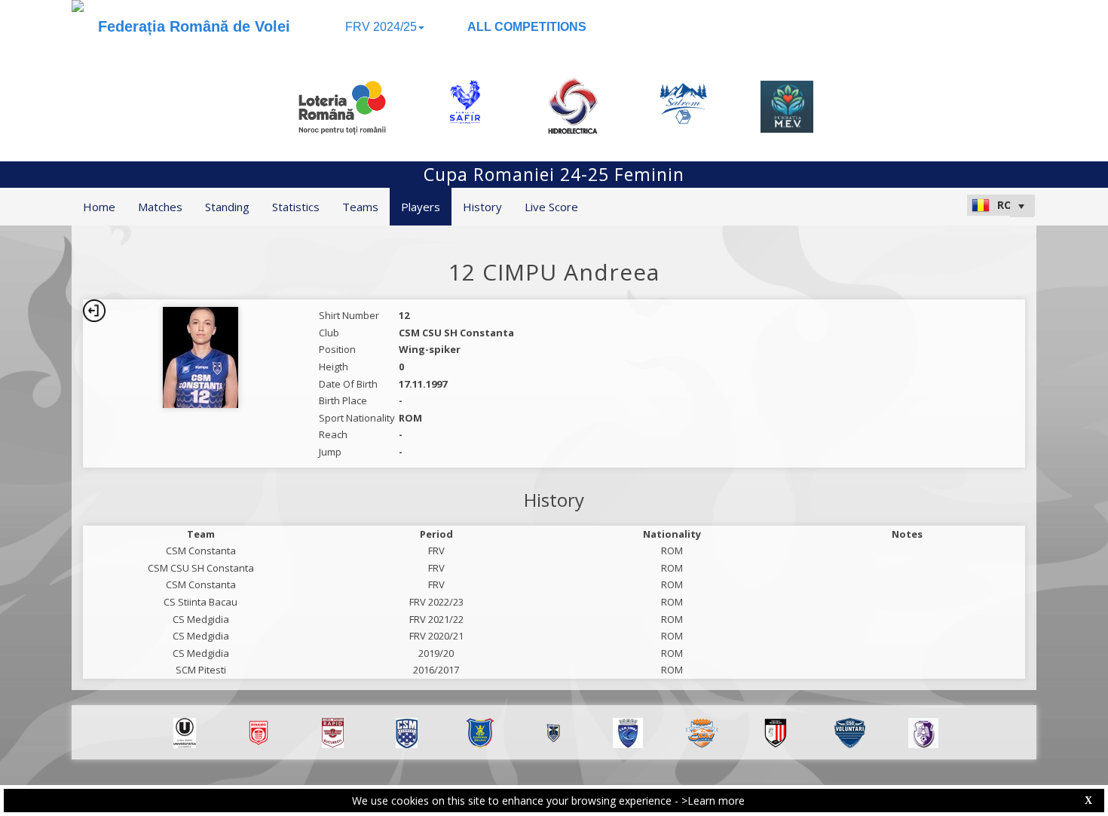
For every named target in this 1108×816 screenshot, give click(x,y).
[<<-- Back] (94, 310)
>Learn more (713, 800)
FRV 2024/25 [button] (381, 26)
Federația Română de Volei (194, 26)
